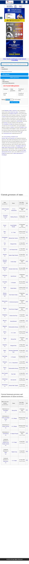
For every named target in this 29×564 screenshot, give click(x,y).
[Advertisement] (14, 174)
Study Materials (5, 69)
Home (3, 67)
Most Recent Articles (7, 71)
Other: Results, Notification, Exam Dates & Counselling (14, 59)
